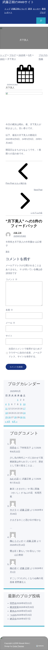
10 (24, 404)
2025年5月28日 (20, 236)
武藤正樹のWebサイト (18, 2)
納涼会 (13, 619)
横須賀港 (14, 607)
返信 (7, 252)
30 (21, 417)
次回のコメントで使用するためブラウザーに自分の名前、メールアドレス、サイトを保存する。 (25, 353)
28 (15, 417)
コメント (11, 279)
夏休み (13, 611)
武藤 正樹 (17, 233)
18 (6, 413)
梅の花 (13, 568)
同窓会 (13, 447)
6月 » (14, 421)
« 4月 (7, 421)
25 (6, 417)
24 (24, 413)
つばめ (13, 615)
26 (9, 417)
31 (24, 417)
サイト (9, 336)
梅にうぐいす (16, 541)
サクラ (13, 510)
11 (6, 408)
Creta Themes (18, 646)
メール (10, 323)
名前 (9, 310)
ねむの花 (14, 479)
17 (24, 408)
